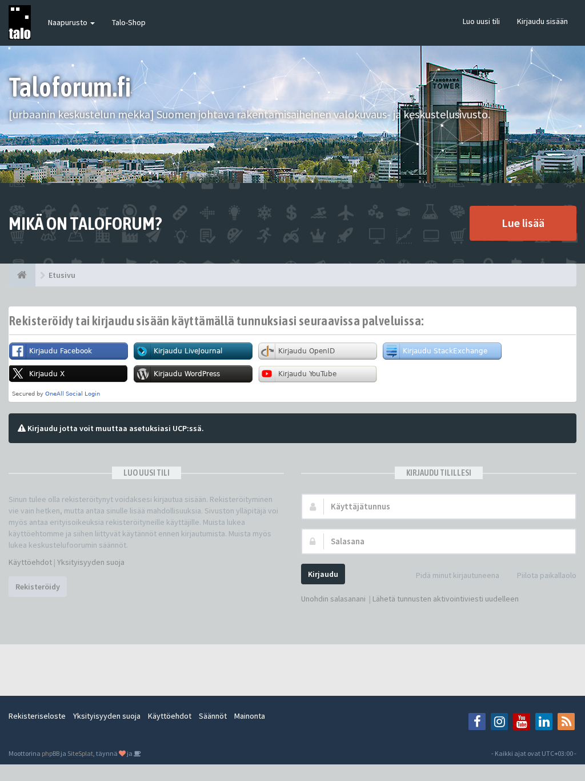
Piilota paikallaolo (546, 575)
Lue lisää (523, 223)
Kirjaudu (323, 574)
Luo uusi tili (481, 21)
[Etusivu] (22, 275)
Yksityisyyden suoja (91, 562)
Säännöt (213, 716)
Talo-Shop (129, 22)
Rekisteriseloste (37, 716)
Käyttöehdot (30, 562)
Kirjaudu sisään (542, 21)
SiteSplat (80, 753)
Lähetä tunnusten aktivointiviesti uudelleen (445, 598)
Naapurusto (68, 22)
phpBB (50, 753)
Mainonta (249, 716)
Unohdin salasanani (333, 598)
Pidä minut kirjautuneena (457, 575)
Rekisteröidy (37, 586)
